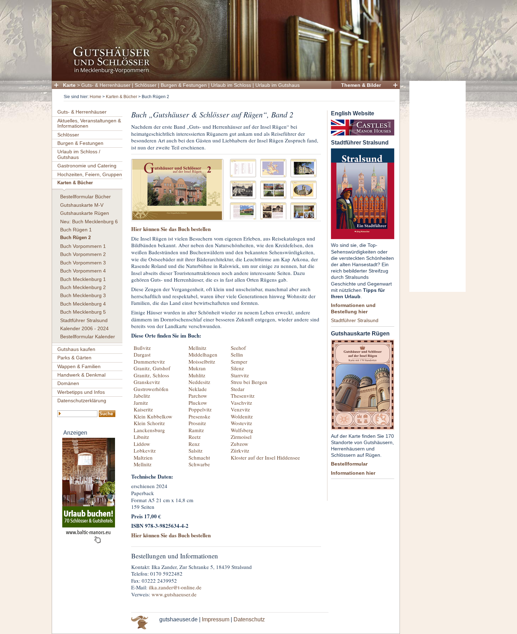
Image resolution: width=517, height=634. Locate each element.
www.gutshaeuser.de (174, 594)
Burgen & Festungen (184, 85)
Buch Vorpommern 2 (83, 254)
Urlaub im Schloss (231, 85)
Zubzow (239, 443)
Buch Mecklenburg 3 (83, 295)
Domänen (68, 383)
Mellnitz (143, 464)
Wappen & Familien (79, 366)
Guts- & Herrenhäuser (105, 85)
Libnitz (141, 436)
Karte (69, 85)
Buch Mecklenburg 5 (83, 312)
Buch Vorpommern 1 (83, 246)
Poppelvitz (200, 409)
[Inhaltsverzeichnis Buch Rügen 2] (243, 167)
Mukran (197, 368)
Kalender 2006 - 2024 (84, 328)
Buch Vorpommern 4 (83, 271)
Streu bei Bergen (249, 381)
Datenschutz (249, 619)
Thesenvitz (243, 395)
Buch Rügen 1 (76, 229)
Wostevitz (241, 423)
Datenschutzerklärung (81, 400)
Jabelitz (142, 395)
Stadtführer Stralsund (84, 320)
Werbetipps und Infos (81, 392)
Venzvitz (240, 409)
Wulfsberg (242, 430)
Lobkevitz (145, 450)
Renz (194, 443)
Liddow (142, 443)
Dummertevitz (149, 361)
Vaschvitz (241, 402)
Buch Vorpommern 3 (83, 262)
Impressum (215, 619)
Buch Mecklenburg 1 (83, 279)
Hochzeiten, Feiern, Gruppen (89, 174)
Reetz (195, 436)
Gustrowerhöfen (151, 388)
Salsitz (196, 450)
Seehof (238, 347)
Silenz (237, 368)
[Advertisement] (437, 186)
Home (95, 96)
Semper (239, 361)
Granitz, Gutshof (152, 368)
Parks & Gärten (74, 357)
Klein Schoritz (149, 423)
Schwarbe (199, 464)
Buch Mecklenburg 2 (83, 287)
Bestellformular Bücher (85, 196)
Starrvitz (240, 375)
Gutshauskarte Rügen (84, 213)
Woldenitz (242, 416)
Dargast (142, 354)
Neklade (198, 388)
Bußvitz (142, 347)
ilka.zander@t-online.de (175, 587)
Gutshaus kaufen (76, 349)
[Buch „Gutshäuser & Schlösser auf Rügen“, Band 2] (177, 188)
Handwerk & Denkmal (81, 375)
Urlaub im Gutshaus (277, 85)
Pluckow (198, 402)
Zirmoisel (241, 436)
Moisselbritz (202, 361)
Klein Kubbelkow (153, 416)
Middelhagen (203, 354)
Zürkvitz (240, 450)
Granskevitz (147, 381)
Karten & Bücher (121, 96)
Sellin (237, 354)
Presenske (199, 416)
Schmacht (199, 457)
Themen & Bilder (361, 85)
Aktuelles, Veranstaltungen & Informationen (89, 123)
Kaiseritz (143, 409)
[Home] (224, 72)
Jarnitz (141, 402)
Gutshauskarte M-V (81, 205)
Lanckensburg (149, 430)
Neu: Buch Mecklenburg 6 (89, 221)
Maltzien (143, 457)
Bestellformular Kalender (87, 336)
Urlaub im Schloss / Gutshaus (78, 154)
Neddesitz (199, 381)
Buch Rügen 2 (75, 237)
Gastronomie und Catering (86, 165)
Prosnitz (197, 423)
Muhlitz (197, 375)
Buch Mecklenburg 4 (83, 304)
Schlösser (146, 85)
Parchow (198, 395)
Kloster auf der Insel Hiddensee (265, 457)
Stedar (237, 388)
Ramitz (196, 430)
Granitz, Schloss (151, 375)
